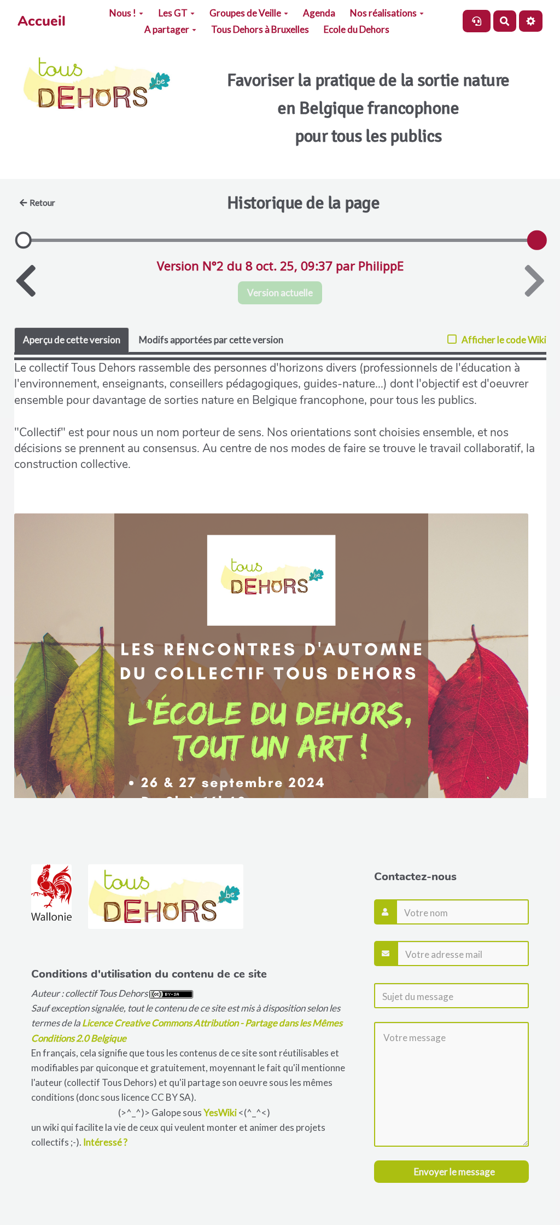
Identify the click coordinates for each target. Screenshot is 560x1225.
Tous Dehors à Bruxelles (260, 29)
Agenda (319, 13)
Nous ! (122, 13)
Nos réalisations (383, 13)
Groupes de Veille (245, 13)
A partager (166, 29)
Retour (42, 202)
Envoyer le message (453, 1171)
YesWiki (220, 1112)
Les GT (173, 13)
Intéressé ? (105, 1142)
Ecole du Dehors (356, 29)
